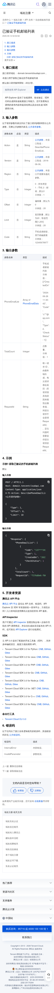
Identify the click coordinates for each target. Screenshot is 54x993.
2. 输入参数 (9, 46)
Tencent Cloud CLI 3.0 (15, 718)
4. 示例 (7, 53)
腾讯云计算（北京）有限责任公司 (18, 971)
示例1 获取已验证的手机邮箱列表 (20, 57)
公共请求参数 (34, 126)
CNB (41, 649)
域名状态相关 (12, 826)
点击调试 (45, 89)
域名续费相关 (12, 843)
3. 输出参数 (9, 49)
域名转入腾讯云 (13, 832)
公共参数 (39, 139)
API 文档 (29, 19)
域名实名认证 (12, 821)
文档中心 (6, 19)
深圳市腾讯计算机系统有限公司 (18, 963)
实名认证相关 (12, 865)
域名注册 (25, 13)
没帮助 (38, 790)
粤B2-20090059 (26, 966)
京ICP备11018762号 (26, 974)
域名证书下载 (12, 860)
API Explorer (21, 629)
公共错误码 (14, 734)
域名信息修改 (12, 849)
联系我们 (27, 937)
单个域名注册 (12, 854)
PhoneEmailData (31, 303)
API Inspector (20, 622)
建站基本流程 (12, 837)
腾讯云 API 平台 (9, 603)
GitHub (47, 649)
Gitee (7, 652)
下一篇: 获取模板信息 (12, 770)
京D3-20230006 (36, 977)
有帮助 (21, 790)
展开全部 (8, 59)
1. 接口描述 (9, 42)
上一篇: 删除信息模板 (12, 766)
